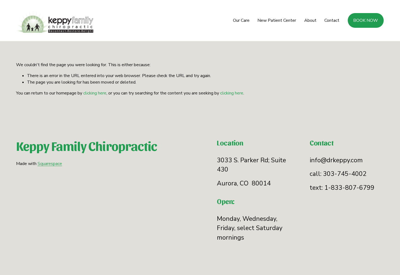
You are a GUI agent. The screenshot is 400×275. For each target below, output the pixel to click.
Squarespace (50, 164)
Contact (331, 20)
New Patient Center (276, 20)
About (310, 20)
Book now (365, 20)
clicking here (94, 93)
